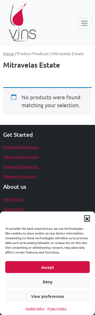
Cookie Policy (35, 308)
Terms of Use (14, 208)
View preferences (47, 296)
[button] (87, 218)
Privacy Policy (57, 308)
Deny (48, 281)
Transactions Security (21, 156)
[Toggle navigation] (84, 23)
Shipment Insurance (19, 176)
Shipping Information (20, 166)
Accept (47, 267)
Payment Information (21, 146)
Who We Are (13, 199)
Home (8, 53)
